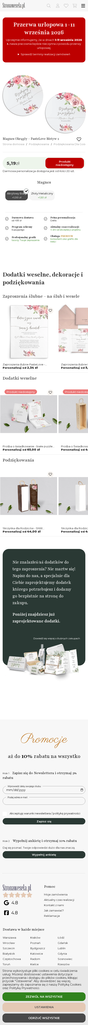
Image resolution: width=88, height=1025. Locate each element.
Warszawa (9, 937)
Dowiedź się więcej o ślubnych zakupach (56, 638)
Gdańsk (63, 943)
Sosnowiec (65, 959)
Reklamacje (52, 915)
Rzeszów (64, 964)
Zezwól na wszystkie (44, 997)
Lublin (61, 948)
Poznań (35, 943)
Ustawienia (44, 1007)
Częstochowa (12, 959)
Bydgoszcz (37, 948)
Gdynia (62, 953)
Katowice (36, 953)
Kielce (34, 964)
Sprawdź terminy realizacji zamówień (45, 54)
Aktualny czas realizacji (59, 899)
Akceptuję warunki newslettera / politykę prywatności (45, 813)
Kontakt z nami (54, 905)
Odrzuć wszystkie (44, 1018)
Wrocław (9, 943)
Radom (35, 959)
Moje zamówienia (56, 894)
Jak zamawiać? (54, 910)
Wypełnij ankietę (44, 854)
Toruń (6, 964)
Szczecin (9, 948)
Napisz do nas (25, 575)
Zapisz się (44, 821)
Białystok (9, 953)
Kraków (35, 937)
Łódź (61, 937)
